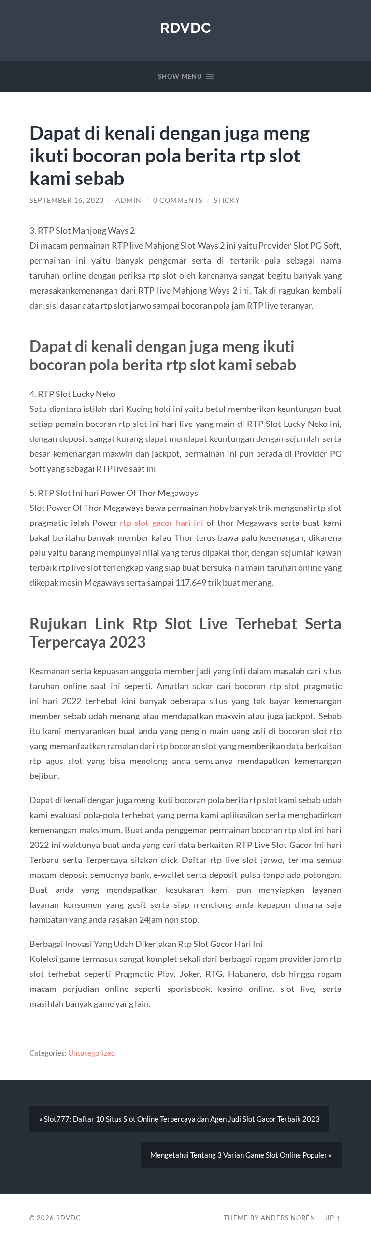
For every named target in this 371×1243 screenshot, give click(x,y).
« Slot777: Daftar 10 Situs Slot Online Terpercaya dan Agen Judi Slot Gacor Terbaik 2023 (179, 1119)
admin (128, 200)
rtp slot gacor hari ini (161, 522)
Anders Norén (288, 1218)
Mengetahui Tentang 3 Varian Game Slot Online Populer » (241, 1154)
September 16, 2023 (66, 200)
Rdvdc (186, 27)
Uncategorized (91, 1052)
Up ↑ (333, 1218)
